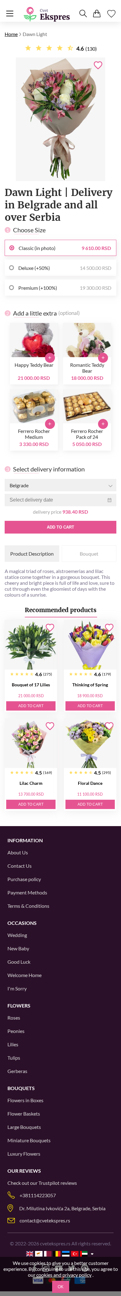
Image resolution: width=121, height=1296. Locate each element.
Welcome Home (24, 975)
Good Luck (18, 962)
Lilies (12, 1044)
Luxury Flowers (23, 1154)
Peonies (16, 1031)
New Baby (18, 948)
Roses (13, 1018)
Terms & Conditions (28, 906)
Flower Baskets (23, 1113)
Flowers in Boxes (25, 1100)
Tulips (13, 1058)
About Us (17, 852)
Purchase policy (24, 879)
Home (11, 34)
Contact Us (19, 866)
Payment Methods (27, 892)
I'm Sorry (17, 988)
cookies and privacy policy (64, 1275)
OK (61, 1287)
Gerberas (17, 1071)
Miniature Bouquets (29, 1140)
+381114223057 (38, 1195)
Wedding (17, 935)
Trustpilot (49, 1183)
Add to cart (60, 527)
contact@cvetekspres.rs (45, 1220)
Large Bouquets (24, 1127)
